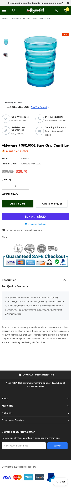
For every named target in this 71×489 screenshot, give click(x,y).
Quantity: (7, 179)
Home (5, 18)
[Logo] (35, 10)
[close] (68, 3)
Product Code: (9, 164)
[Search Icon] (14, 10)
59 (8, 230)
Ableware (25, 158)
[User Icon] (56, 10)
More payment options (35, 224)
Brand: (5, 158)
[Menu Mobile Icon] (4, 10)
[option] (35, 3)
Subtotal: (6, 194)
